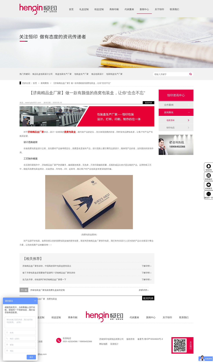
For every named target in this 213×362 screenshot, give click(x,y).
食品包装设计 (97, 73)
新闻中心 (144, 9)
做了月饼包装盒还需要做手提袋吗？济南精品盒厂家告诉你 (48, 272)
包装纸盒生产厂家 (114, 73)
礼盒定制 (84, 9)
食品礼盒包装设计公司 (42, 73)
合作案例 (168, 104)
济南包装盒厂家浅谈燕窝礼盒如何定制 (47, 289)
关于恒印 (159, 9)
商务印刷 (114, 9)
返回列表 (148, 102)
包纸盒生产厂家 (81, 73)
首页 (71, 9)
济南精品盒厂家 (38, 298)
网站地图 (103, 343)
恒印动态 (170, 127)
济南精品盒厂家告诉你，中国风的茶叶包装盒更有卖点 (46, 265)
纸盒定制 (99, 9)
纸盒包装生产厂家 (63, 73)
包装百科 (170, 120)
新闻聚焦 (45, 83)
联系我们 (174, 9)
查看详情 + (144, 289)
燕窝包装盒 (52, 298)
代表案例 (129, 9)
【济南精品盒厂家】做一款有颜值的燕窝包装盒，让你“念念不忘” (82, 83)
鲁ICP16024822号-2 (153, 338)
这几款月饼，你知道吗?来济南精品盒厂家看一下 (44, 279)
